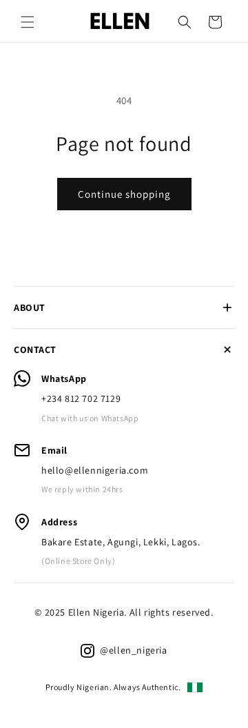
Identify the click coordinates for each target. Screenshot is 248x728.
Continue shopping (124, 194)
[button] (27, 22)
